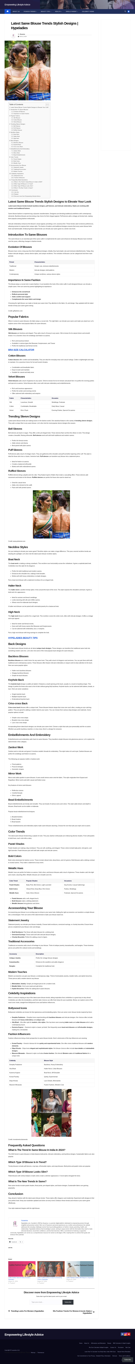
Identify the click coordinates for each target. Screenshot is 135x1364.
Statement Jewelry (19, 167)
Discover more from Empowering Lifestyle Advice (27, 196)
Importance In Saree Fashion (21, 113)
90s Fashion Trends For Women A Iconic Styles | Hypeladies (72, 1312)
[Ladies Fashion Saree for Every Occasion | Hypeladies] (22, 1269)
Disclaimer (121, 1347)
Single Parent (71, 11)
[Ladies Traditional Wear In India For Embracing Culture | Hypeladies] (51, 1269)
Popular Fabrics (15, 116)
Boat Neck (16, 134)
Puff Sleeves (17, 128)
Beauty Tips (45, 11)
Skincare (114, 1356)
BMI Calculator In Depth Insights (121, 1343)
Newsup (33, 1352)
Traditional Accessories (20, 169)
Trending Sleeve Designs (18, 124)
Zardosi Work (17, 151)
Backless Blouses (18, 142)
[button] (125, 11)
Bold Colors (17, 161)
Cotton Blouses (18, 120)
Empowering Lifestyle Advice (17, 4)
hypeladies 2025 (16, 1350)
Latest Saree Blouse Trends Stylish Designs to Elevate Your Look (29, 107)
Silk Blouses (17, 118)
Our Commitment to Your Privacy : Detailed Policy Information (93, 1356)
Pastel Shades (17, 159)
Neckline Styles (15, 132)
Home (80, 1343)
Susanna (22, 34)
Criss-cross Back (18, 146)
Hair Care (127, 1347)
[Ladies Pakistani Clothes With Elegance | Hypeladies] (80, 1269)
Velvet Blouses (18, 122)
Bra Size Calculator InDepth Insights (98, 1347)
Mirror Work (17, 153)
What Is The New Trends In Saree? (23, 188)
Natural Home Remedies (123, 1351)
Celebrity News (88, 11)
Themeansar (40, 1352)
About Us (16, 11)
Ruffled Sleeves (18, 130)
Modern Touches (18, 171)
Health (58, 11)
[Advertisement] (115, 85)
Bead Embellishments (19, 155)
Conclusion (14, 190)
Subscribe (68, 1302)
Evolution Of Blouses (19, 111)
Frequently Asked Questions (19, 180)
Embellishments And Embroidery (20, 149)
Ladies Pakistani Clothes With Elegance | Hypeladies (80, 1277)
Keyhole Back (17, 144)
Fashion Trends (30, 11)
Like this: (16, 192)
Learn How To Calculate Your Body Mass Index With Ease (100, 1351)
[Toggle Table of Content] (46, 104)
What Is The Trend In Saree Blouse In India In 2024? (28, 182)
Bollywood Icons (18, 175)
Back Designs (15, 140)
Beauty (109, 1343)
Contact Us (113, 1347)
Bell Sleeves (17, 126)
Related (16, 194)
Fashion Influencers (19, 177)
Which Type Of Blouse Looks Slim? (23, 186)
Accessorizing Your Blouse (18, 165)
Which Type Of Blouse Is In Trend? (23, 184)
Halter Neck (17, 136)
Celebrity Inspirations (17, 173)
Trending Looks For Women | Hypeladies (27, 1311)
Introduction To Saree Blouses (19, 109)
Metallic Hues (17, 163)
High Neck (16, 138)
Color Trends (14, 157)
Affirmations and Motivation (98, 1343)
